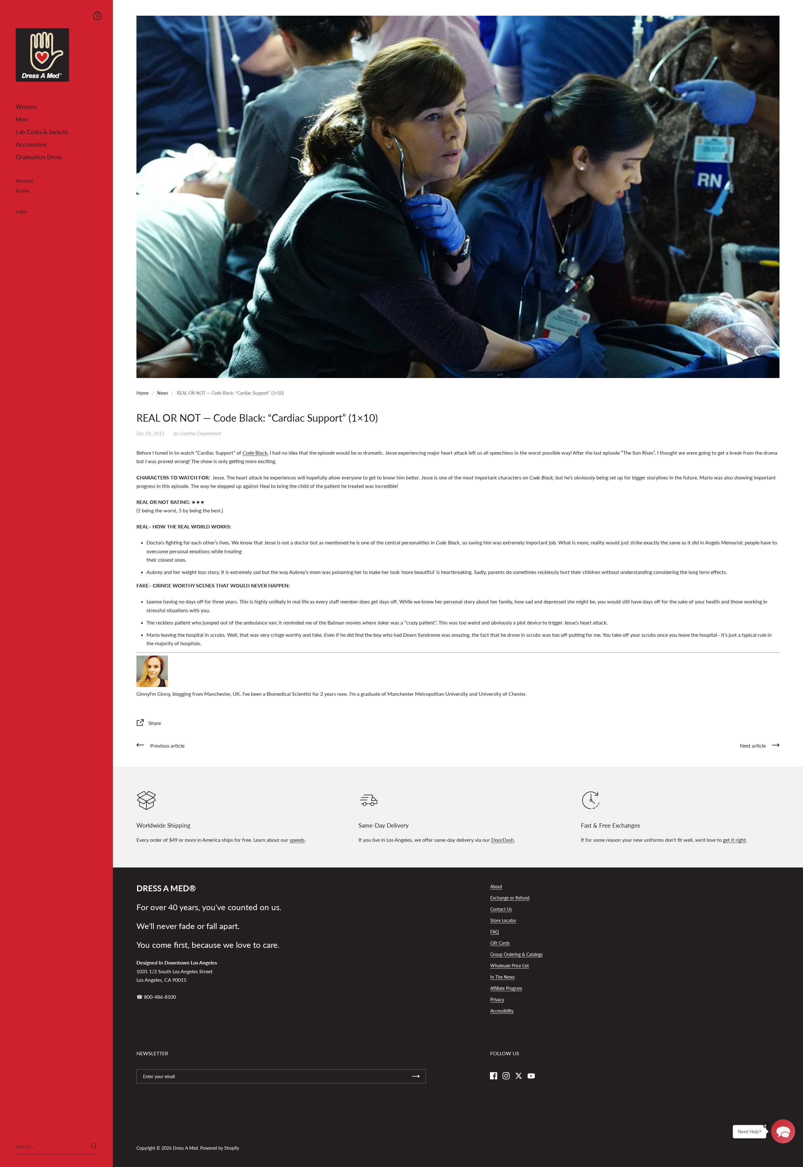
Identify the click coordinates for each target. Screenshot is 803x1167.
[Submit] (94, 1146)
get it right (734, 840)
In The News (502, 977)
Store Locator (503, 920)
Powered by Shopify (219, 1148)
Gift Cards (500, 943)
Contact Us (501, 909)
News (162, 393)
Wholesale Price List (509, 965)
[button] (783, 1131)
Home (142, 393)
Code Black (254, 453)
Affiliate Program (506, 988)
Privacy (497, 999)
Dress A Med (185, 1148)
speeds (297, 840)
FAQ (494, 931)
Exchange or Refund (509, 897)
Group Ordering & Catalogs (516, 954)
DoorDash (502, 840)
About (496, 886)
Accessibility (501, 1010)
